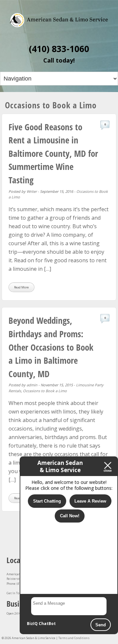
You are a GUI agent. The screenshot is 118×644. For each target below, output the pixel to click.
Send (100, 624)
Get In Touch (16, 593)
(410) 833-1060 (59, 49)
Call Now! (69, 515)
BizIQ (32, 623)
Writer (32, 191)
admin (32, 384)
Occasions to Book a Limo (45, 390)
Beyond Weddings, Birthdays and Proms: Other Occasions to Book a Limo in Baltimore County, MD (51, 346)
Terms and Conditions (73, 638)
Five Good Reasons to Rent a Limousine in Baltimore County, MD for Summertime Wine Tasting (53, 153)
